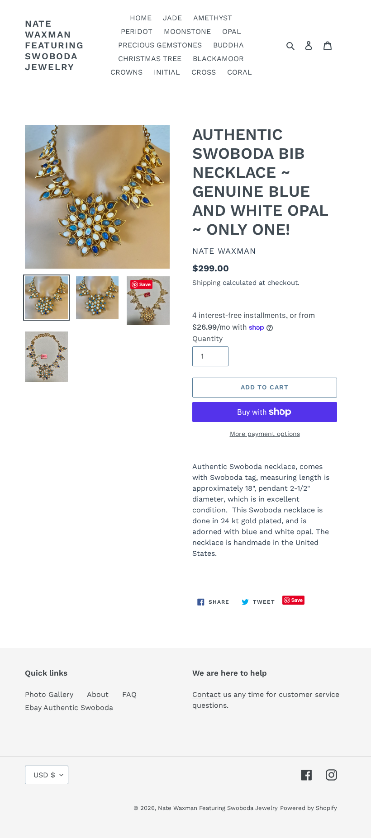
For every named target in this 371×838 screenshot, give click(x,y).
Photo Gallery (49, 694)
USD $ (44, 775)
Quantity (207, 338)
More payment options (265, 433)
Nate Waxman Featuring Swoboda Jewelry (54, 45)
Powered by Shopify (308, 808)
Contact (206, 694)
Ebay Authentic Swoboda (69, 707)
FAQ (129, 694)
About (98, 694)
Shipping (206, 283)
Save (297, 600)
